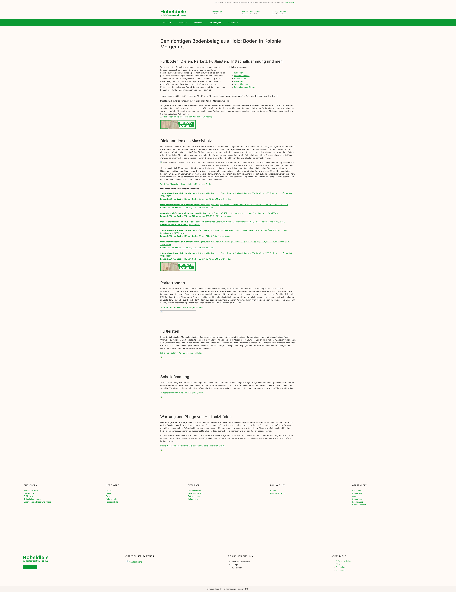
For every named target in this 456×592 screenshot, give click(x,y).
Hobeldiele (173, 11)
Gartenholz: (359, 485)
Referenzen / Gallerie (344, 561)
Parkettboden (240, 78)
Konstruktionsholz (277, 493)
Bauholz (273, 490)
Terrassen (198, 23)
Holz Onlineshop (289, 2)
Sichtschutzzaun (359, 505)
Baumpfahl (357, 493)
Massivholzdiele (31, 490)
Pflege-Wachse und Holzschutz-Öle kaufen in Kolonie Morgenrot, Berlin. (192, 446)
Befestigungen (194, 496)
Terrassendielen (194, 490)
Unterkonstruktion (195, 493)
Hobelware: (113, 485)
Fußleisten (238, 81)
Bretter (109, 496)
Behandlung (193, 499)
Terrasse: (194, 485)
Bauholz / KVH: (278, 485)
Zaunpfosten (357, 499)
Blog (338, 564)
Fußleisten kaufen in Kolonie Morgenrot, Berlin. (181, 353)
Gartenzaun (357, 496)
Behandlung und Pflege (244, 87)
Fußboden (167, 23)
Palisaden (356, 490)
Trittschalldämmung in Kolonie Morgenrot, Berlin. (182, 393)
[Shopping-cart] (294, 23)
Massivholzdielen (241, 75)
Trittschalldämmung (32, 499)
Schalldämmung (241, 84)
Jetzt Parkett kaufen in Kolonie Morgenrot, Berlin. (182, 307)
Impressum (340, 570)
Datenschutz (341, 567)
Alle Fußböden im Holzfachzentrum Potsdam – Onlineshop (186, 117)
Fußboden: (31, 485)
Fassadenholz (112, 502)
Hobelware (182, 23)
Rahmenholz (111, 499)
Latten (108, 493)
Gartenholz (233, 23)
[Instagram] (289, 23)
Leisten (109, 490)
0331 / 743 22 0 (279, 11)
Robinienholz (357, 502)
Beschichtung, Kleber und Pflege (37, 502)
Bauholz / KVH (215, 23)
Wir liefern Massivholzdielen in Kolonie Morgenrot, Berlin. (185, 184)
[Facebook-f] (284, 23)
